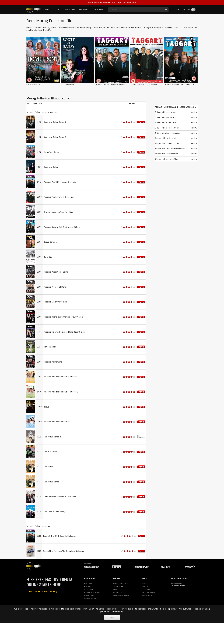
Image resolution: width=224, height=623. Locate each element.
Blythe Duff (171, 122)
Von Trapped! (50, 347)
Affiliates (145, 586)
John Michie (171, 112)
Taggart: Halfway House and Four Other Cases (64, 332)
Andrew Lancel (172, 143)
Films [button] (47, 9)
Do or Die (48, 257)
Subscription (88, 589)
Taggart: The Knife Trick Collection (143, 84)
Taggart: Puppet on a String (56, 272)
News (115, 589)
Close (112, 618)
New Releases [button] (84, 9)
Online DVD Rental (119, 586)
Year (35, 103)
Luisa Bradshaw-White (175, 148)
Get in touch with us (178, 586)
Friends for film (89, 595)
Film (40, 103)
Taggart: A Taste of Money (55, 287)
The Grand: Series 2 (52, 437)
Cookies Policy (117, 611)
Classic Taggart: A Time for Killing (58, 212)
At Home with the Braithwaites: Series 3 (61, 377)
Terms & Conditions (149, 592)
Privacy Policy (147, 595)
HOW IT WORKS (90, 578)
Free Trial (42, 30)
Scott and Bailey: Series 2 (55, 137)
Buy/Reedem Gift (90, 598)
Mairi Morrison (172, 154)
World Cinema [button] (70, 9)
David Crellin (171, 138)
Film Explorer (117, 592)
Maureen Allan (172, 159)
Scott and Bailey (67, 84)
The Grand (48, 467)
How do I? (87, 586)
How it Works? (89, 583)
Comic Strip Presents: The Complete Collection (63, 551)
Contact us (146, 589)
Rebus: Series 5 (50, 242)
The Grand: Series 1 (52, 482)
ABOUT (145, 578)
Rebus (46, 407)
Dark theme (185, 9)
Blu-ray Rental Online (120, 583)
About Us (145, 583)
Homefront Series (33, 84)
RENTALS (116, 578)
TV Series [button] (57, 9)
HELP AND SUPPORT (179, 578)
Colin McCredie (172, 128)
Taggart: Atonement (53, 362)
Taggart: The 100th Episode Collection (110, 84)
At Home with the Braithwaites (57, 422)
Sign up (43, 76)
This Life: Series (50, 452)
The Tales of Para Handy (54, 512)
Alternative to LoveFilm (121, 595)
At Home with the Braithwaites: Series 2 (61, 392)
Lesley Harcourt (173, 133)
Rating (132, 103)
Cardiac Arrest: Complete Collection (60, 497)
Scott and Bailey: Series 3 (55, 122)
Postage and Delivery (92, 592)
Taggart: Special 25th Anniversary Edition (180, 84)
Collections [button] (98, 9)
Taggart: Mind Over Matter (55, 302)
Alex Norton (171, 117)
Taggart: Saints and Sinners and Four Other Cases (66, 317)
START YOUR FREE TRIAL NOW (112, 2)
